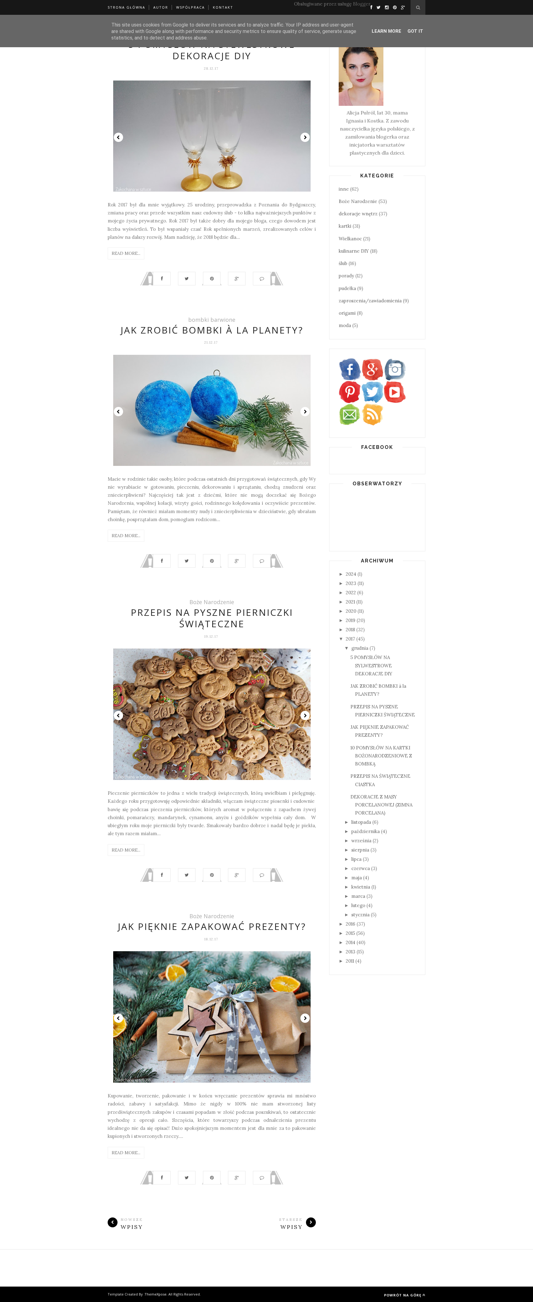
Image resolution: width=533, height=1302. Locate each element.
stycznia (360, 915)
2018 (350, 629)
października (365, 831)
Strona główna (126, 7)
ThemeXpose (156, 1294)
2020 (351, 611)
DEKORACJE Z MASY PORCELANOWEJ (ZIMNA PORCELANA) (381, 805)
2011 (350, 961)
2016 (350, 924)
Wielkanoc (350, 239)
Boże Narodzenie (211, 602)
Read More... (126, 253)
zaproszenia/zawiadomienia (370, 301)
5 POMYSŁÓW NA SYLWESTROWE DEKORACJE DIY (211, 50)
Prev (118, 137)
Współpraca (190, 7)
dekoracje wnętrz (358, 214)
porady (346, 276)
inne (344, 189)
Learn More (386, 31)
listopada (361, 822)
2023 (351, 583)
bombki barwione (211, 319)
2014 (350, 942)
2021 (350, 602)
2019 (350, 620)
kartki (345, 226)
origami (347, 313)
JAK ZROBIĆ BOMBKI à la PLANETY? (212, 330)
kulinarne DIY (354, 251)
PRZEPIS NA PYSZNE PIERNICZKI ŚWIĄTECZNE (212, 618)
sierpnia (360, 850)
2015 (350, 933)
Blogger (361, 4)
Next (305, 137)
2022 (351, 592)
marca (358, 896)
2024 (351, 574)
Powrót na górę (402, 1295)
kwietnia (360, 887)
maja (356, 878)
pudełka (347, 288)
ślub (343, 263)
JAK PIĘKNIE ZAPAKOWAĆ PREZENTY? (212, 926)
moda (345, 325)
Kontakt (223, 7)
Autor (160, 7)
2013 (350, 952)
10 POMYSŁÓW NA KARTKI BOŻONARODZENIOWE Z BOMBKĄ (381, 756)
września (361, 841)
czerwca (360, 868)
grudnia (359, 648)
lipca (356, 859)
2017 (350, 639)
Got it (415, 31)
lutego (358, 905)
